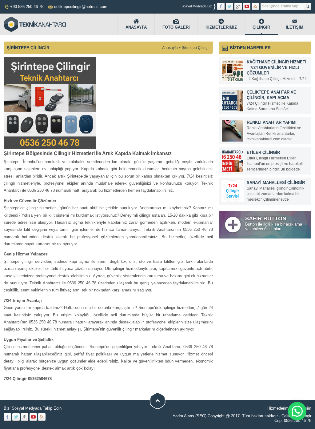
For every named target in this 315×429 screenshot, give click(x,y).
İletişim (294, 27)
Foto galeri (176, 27)
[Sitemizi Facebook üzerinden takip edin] (221, 6)
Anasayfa (136, 27)
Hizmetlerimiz (221, 27)
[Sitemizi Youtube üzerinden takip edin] (246, 6)
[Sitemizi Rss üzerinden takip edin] (255, 6)
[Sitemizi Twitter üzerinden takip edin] (229, 6)
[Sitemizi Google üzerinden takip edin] (238, 6)
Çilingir (261, 27)
